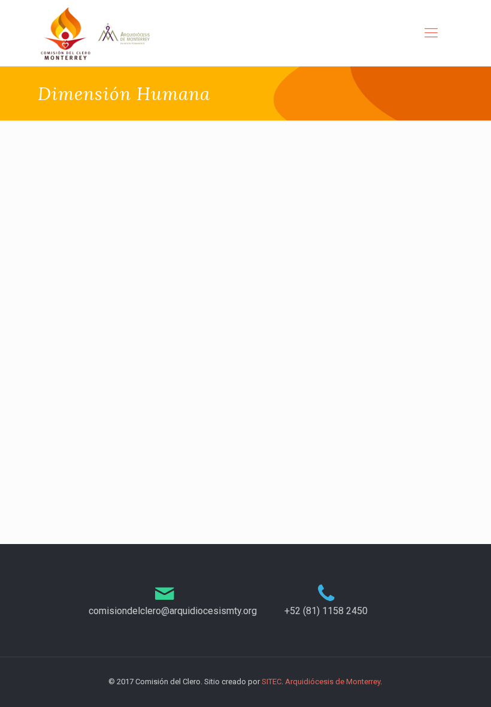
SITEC (271, 681)
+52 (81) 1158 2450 (326, 611)
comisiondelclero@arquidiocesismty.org (173, 611)
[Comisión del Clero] (96, 33)
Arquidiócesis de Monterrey (332, 681)
